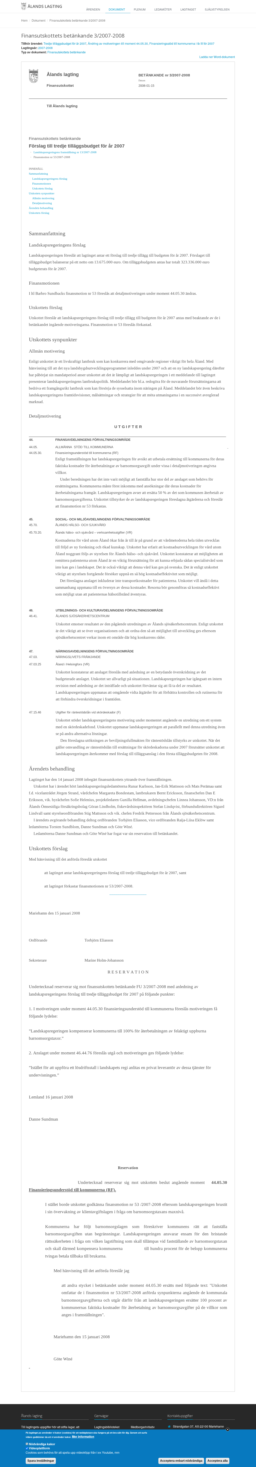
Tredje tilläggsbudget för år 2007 (64, 43)
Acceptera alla (217, 1460)
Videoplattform (39, 1448)
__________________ (128, 893)
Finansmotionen (41, 183)
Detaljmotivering (42, 203)
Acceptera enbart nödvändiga (181, 1460)
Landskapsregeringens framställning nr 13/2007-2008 (65, 152)
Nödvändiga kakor (42, 1444)
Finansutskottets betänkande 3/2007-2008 (77, 20)
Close (227, 1429)
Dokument (117, 9)
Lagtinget (188, 9)
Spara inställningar (40, 1460)
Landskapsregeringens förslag (49, 178)
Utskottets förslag (42, 188)
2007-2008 (45, 48)
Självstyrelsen (217, 9)
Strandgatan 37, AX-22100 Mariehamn (198, 1426)
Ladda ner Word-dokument (217, 57)
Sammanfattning (38, 173)
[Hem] (45, 8)
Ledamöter (163, 9)
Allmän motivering (43, 198)
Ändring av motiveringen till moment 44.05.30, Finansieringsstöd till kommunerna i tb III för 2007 (151, 43)
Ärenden (93, 9)
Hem (24, 20)
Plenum (140, 9)
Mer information (83, 1437)
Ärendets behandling (41, 208)
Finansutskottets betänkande (66, 52)
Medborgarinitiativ (143, 1427)
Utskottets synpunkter (41, 193)
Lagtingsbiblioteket (106, 1427)
